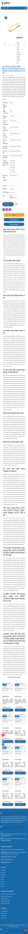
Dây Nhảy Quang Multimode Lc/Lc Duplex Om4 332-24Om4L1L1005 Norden (20, 733)
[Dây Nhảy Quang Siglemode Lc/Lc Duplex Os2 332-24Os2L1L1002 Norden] (10, 721)
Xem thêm (4, 99)
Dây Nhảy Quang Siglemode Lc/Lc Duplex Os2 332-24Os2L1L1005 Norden (7, 701)
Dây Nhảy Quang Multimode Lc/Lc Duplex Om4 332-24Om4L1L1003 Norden (7, 764)
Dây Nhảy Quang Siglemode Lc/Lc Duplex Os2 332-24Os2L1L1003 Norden (20, 701)
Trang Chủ (3, 870)
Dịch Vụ (2, 879)
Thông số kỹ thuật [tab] (14, 219)
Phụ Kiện (3, 877)
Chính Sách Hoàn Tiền (5, 903)
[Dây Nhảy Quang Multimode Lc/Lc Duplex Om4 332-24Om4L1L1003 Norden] (10, 752)
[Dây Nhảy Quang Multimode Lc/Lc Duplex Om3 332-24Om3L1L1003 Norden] (23, 784)
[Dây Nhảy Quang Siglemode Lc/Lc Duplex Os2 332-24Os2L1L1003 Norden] (23, 689)
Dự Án (2, 881)
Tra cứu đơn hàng (4, 911)
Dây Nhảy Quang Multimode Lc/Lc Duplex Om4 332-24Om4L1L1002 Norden (20, 764)
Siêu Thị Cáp (3, 874)
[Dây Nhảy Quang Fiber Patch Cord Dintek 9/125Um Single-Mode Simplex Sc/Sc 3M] (5, 17)
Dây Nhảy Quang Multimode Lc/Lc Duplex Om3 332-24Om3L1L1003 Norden (20, 796)
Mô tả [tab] (14, 215)
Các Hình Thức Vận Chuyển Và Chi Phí (8, 894)
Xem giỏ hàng (3, 915)
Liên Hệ (2, 886)
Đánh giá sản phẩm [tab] (14, 224)
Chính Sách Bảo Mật (5, 901)
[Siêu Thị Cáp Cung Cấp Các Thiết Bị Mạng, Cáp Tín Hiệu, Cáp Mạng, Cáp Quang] (3, 735)
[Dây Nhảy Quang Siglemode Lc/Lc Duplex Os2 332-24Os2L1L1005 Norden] (10, 689)
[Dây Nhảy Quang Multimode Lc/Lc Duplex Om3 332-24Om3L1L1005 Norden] (10, 784)
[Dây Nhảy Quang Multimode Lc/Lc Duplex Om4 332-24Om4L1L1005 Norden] (23, 721)
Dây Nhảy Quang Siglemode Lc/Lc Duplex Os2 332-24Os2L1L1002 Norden (7, 733)
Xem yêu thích (4, 913)
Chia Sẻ (2, 884)
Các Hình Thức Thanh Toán (6, 896)
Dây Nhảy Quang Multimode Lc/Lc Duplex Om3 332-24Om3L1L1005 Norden (7, 796)
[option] (14, 28)
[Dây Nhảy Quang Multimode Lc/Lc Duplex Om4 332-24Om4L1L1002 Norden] (23, 752)
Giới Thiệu (3, 872)
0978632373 (14, 197)
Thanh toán (3, 918)
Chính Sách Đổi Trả (5, 898)
